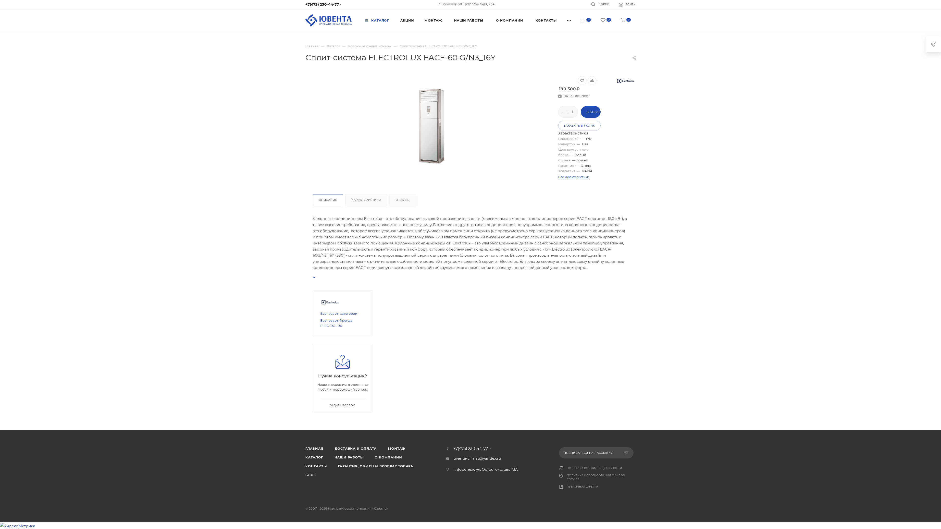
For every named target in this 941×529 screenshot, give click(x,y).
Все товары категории (338, 313)
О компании (388, 457)
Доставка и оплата (356, 448)
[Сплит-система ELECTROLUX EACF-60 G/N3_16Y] (432, 127)
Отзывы (403, 200)
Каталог (314, 457)
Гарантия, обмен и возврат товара (375, 466)
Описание (328, 200)
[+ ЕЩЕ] (569, 20)
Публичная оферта (582, 486)
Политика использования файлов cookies (596, 477)
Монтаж (397, 448)
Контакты (316, 466)
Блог (310, 475)
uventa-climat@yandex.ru (477, 458)
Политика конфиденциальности (594, 468)
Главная (314, 448)
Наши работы (349, 457)
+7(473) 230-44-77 (322, 4)
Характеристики (366, 200)
